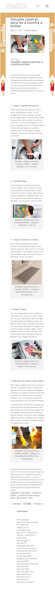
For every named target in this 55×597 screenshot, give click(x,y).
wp (34, 225)
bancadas (25, 492)
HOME (27, 503)
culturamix (33, 167)
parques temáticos (31, 487)
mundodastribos (27, 295)
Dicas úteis (31, 30)
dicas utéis (22, 497)
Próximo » (38, 503)
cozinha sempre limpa (29, 495)
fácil (30, 497)
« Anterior (16, 503)
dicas (13, 497)
